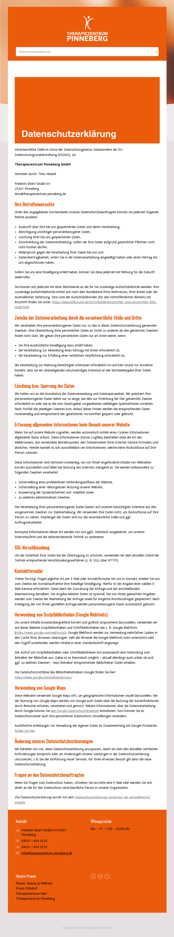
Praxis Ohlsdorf (26, 888)
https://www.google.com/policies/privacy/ (43, 677)
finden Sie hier (25, 731)
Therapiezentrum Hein (31, 893)
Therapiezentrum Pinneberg (35, 898)
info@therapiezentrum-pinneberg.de (47, 853)
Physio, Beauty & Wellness (34, 883)
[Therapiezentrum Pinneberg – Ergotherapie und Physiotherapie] (87, 40)
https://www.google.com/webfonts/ (40, 632)
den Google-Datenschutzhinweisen (75, 711)
